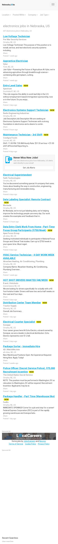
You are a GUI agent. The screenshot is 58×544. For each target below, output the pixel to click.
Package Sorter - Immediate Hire (21, 346)
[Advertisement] (22, 492)
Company (32, 15)
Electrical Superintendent (17, 174)
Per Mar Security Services (14, 39)
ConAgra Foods (10, 138)
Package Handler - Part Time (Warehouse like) (29, 396)
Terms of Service (16, 444)
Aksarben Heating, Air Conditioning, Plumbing (23, 261)
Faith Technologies (11, 178)
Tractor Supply (9, 306)
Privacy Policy (44, 444)
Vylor (5, 64)
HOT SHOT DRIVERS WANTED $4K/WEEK (25, 280)
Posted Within (19, 15)
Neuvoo (42, 441)
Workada (7, 205)
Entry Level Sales (12, 85)
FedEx (5, 402)
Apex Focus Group (11, 233)
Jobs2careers (29, 441)
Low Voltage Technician (16, 36)
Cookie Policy (30, 444)
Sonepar (7, 325)
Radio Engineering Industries (16, 113)
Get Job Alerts (29, 168)
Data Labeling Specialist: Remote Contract (27, 199)
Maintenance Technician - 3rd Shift (22, 134)
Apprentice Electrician (15, 60)
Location (6, 15)
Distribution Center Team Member (22, 302)
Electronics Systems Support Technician (25, 110)
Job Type (44, 15)
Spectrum (7, 89)
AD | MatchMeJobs (11, 349)
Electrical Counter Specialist (19, 321)
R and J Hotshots (10, 283)
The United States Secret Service (18, 375)
